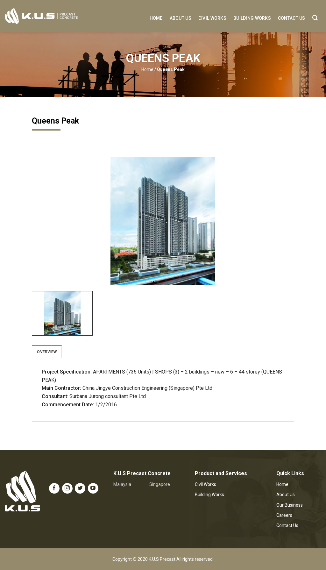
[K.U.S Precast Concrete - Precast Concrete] (41, 16)
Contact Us (291, 18)
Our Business (289, 505)
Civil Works (212, 18)
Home (156, 18)
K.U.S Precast (162, 559)
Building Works (252, 18)
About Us (180, 18)
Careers (284, 515)
